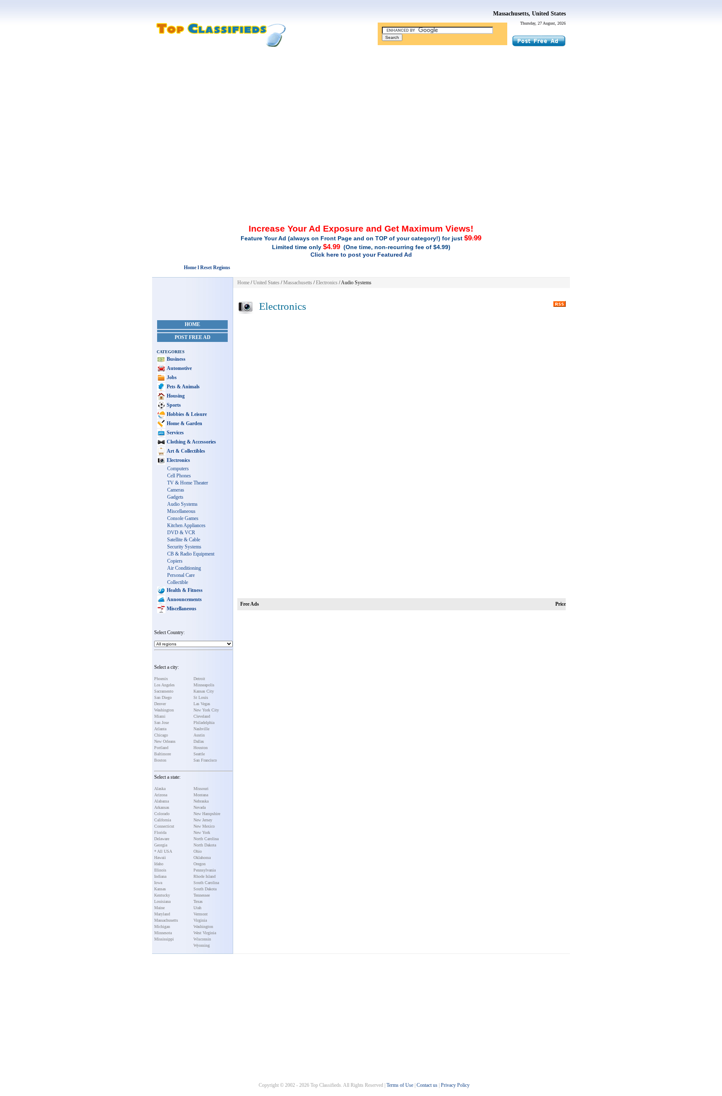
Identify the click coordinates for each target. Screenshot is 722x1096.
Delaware (161, 838)
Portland (161, 747)
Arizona (160, 795)
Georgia (160, 845)
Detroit (199, 678)
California (162, 820)
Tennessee (201, 895)
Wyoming (201, 945)
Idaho (158, 864)
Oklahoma (202, 857)
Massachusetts (166, 920)
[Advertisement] (361, 109)
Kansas (160, 889)
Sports (173, 405)
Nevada (199, 807)
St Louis (200, 697)
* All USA (163, 851)
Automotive (178, 368)
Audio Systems (182, 504)
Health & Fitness (184, 590)
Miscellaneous (181, 511)
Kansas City (203, 691)
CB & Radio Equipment (190, 554)
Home (192, 324)
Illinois (160, 870)
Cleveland (201, 716)
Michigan (162, 926)
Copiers (175, 561)
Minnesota (163, 932)
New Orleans (164, 741)
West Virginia (204, 932)
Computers (178, 469)
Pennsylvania (204, 870)
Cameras (175, 490)
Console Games (182, 518)
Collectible (177, 582)
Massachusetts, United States (529, 13)
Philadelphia (203, 722)
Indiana (160, 876)
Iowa (158, 882)
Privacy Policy (455, 1085)
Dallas (198, 741)
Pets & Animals (182, 387)
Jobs (171, 377)
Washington (164, 710)
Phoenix (161, 678)
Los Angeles (164, 685)
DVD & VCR (181, 532)
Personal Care (181, 575)
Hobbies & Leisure (186, 414)
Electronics (177, 460)
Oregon (199, 864)
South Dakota (204, 889)
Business (175, 359)
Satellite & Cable (183, 540)
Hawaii (160, 857)
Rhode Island (204, 876)
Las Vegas (201, 703)
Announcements (183, 599)
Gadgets (175, 497)
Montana (200, 795)
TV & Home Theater (187, 483)
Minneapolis (203, 685)
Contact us (427, 1085)
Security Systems (184, 547)
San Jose (161, 722)
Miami (159, 716)
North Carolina (206, 838)
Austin (199, 735)
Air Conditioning (184, 568)
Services (174, 433)
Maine (159, 907)
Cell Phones (179, 476)
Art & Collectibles (185, 451)
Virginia (200, 920)
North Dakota (204, 845)
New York (201, 832)
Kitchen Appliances (186, 525)
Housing (175, 396)
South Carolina (206, 882)
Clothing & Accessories (190, 442)
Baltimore (162, 754)
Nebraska (200, 801)
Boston (160, 760)
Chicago (161, 735)
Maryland (162, 914)
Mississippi (164, 939)
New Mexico (204, 826)
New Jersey (202, 820)
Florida (160, 832)
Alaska (159, 788)
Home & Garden (183, 423)
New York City (206, 710)
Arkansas (161, 807)
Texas (198, 901)
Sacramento (163, 691)
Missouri (200, 788)
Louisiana (162, 901)
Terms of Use (399, 1085)
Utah (197, 907)
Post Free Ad (193, 337)
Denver (160, 703)
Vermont (200, 914)
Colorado (162, 813)
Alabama (161, 801)
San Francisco (205, 760)
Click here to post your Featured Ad (361, 254)
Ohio (197, 851)
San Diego (163, 697)
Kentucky (162, 895)
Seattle (199, 754)
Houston (200, 747)
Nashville (201, 728)
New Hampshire (206, 813)
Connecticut (164, 826)
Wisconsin (202, 939)
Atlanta (160, 728)
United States (266, 282)
